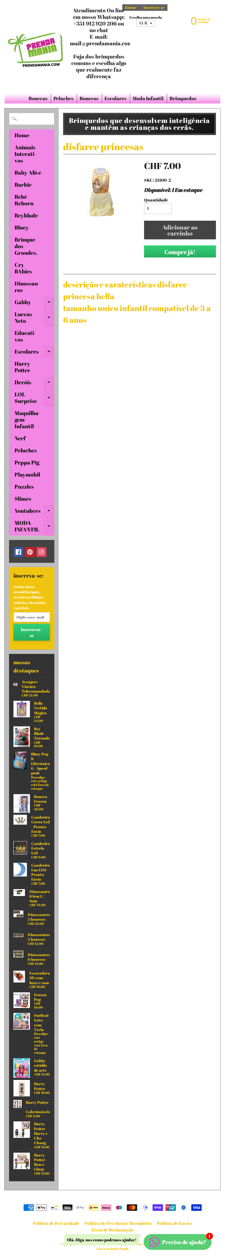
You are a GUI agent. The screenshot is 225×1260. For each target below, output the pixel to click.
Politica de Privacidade (56, 1223)
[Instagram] (41, 552)
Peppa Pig (27, 462)
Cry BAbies (23, 268)
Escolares (115, 98)
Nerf (20, 438)
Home (22, 135)
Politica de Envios (174, 1223)
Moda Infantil (148, 98)
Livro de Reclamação (112, 1230)
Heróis (34, 383)
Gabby (34, 303)
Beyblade (26, 215)
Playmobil (27, 474)
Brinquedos (183, 98)
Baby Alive (28, 172)
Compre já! (179, 252)
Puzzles (24, 486)
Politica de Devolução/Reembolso (118, 1223)
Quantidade (156, 200)
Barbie (23, 184)
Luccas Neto (34, 317)
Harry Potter (22, 367)
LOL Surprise (34, 398)
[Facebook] (18, 552)
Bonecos (89, 98)
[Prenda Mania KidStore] (35, 46)
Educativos (25, 336)
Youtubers (34, 512)
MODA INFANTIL (34, 526)
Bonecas (38, 98)
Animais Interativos (25, 154)
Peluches (64, 98)
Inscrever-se (154, 7)
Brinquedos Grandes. (26, 246)
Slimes (23, 498)
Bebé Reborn (24, 200)
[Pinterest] (30, 552)
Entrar (130, 7)
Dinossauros (27, 287)
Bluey (22, 227)
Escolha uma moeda (146, 17)
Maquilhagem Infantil (27, 419)
